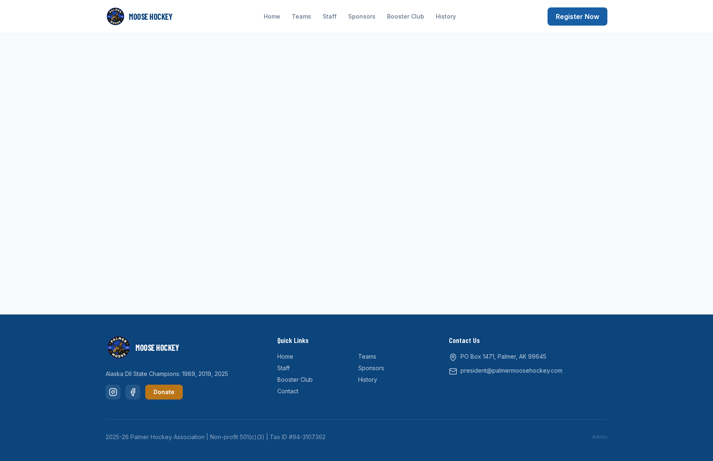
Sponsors (361, 16)
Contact (287, 391)
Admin (599, 437)
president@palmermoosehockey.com (511, 370)
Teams (301, 16)
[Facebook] (132, 392)
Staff (330, 16)
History (446, 16)
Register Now (577, 16)
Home (272, 16)
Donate (164, 391)
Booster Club (405, 16)
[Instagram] (113, 392)
